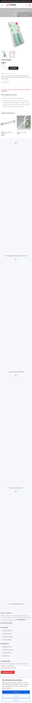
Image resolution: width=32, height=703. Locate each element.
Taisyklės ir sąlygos (8, 636)
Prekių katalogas (7, 652)
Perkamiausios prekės (8, 649)
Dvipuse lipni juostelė (21, 132)
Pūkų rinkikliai (21, 11)
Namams (3, 77)
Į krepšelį (13, 68)
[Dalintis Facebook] (2, 82)
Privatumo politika (7, 639)
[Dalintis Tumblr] (8, 82)
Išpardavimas (6, 655)
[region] (16, 690)
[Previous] (3, 35)
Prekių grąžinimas (7, 633)
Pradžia (4, 10)
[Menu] (2, 5)
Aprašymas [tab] (4, 91)
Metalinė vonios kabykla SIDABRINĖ (6, 133)
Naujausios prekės (7, 646)
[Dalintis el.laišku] (5, 82)
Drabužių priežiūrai (24, 75)
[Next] (28, 35)
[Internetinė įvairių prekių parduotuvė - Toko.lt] (15, 5)
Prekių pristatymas (7, 630)
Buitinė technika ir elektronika (16, 10)
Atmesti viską (16, 700)
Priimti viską (16, 692)
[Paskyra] (26, 5)
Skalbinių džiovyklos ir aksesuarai (19, 77)
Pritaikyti (16, 696)
